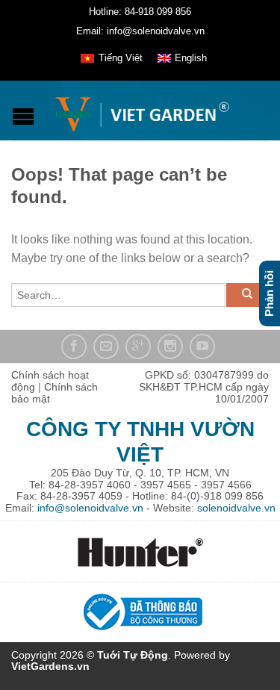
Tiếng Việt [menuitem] (121, 57)
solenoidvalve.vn (236, 508)
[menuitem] (111, 58)
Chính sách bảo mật (54, 393)
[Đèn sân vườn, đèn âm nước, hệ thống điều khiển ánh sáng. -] (142, 110)
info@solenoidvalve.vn (90, 508)
